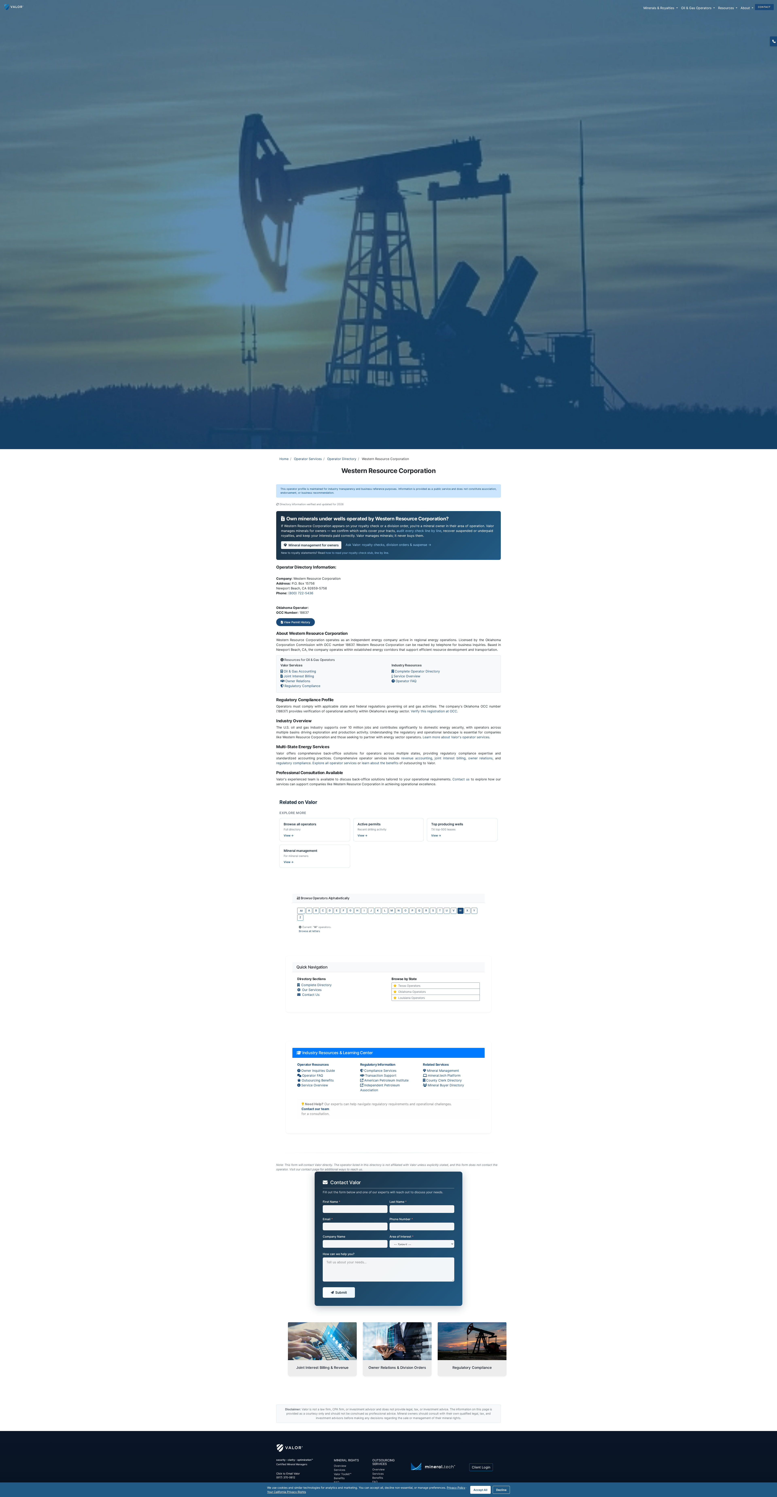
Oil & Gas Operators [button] (696, 8)
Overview (340, 1465)
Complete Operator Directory (417, 671)
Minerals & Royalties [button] (659, 8)
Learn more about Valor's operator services (456, 737)
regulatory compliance (293, 763)
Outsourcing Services (383, 1462)
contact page (310, 1169)
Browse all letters (309, 931)
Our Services (312, 990)
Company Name (334, 1236)
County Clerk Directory (444, 1080)
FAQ (375, 1481)
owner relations (480, 758)
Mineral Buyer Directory (446, 1085)
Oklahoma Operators (412, 991)
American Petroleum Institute (386, 1080)
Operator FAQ (406, 681)
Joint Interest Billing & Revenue (322, 1367)
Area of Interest (402, 1236)
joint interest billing (450, 758)
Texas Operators (409, 985)
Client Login (481, 1467)
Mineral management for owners (314, 545)
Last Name (398, 1201)
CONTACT (764, 7)
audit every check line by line (419, 531)
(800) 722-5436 (300, 593)
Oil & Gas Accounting (300, 671)
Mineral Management (443, 1071)
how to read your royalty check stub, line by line (357, 552)
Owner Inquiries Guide (318, 1071)
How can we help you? (339, 1254)
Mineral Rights (346, 1460)
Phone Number (401, 1219)
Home (284, 459)
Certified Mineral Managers (291, 1464)
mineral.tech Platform (444, 1075)
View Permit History (296, 622)
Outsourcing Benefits (318, 1080)
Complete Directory (316, 985)
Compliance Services (380, 1071)
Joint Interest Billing (299, 676)
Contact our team (315, 1109)
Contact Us (311, 995)
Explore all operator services (334, 763)
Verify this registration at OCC (434, 711)
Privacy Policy (456, 1487)
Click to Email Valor (288, 1473)
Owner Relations (297, 681)
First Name (331, 1201)
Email (328, 1219)
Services (339, 1469)
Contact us (460, 779)
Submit (341, 1292)
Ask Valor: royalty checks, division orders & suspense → (388, 545)
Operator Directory (341, 459)
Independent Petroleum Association (380, 1087)
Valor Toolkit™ (342, 1474)
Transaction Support (380, 1075)
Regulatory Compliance (302, 686)
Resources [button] (726, 8)
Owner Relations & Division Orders (397, 1367)
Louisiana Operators (411, 997)
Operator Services (308, 459)
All (301, 910)
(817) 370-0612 (773, 41)
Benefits (339, 1478)
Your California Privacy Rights (286, 1492)
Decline (501, 1490)
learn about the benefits (380, 763)
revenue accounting (416, 758)
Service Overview (407, 676)
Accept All (480, 1490)
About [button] (746, 8)
